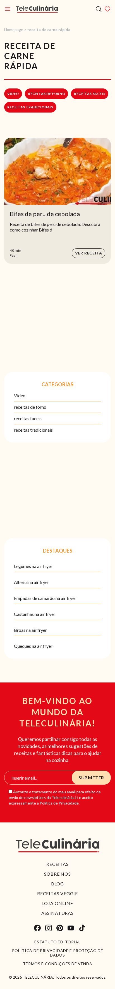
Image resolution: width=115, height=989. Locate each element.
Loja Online (57, 903)
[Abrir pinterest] (59, 928)
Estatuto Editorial (57, 942)
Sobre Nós (57, 873)
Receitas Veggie (57, 893)
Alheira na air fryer (31, 582)
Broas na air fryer (30, 630)
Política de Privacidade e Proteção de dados (57, 952)
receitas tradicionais (30, 107)
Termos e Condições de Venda (57, 964)
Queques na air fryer (33, 646)
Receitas (57, 864)
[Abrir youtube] (71, 928)
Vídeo (13, 94)
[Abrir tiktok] (82, 928)
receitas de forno (46, 94)
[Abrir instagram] (48, 928)
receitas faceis (89, 94)
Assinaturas (57, 913)
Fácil (14, 255)
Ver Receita (88, 253)
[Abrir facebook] (37, 928)
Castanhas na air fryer (34, 614)
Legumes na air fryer (33, 566)
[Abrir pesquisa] (98, 9)
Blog (57, 883)
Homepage (13, 29)
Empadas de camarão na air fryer (45, 598)
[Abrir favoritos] (107, 9)
